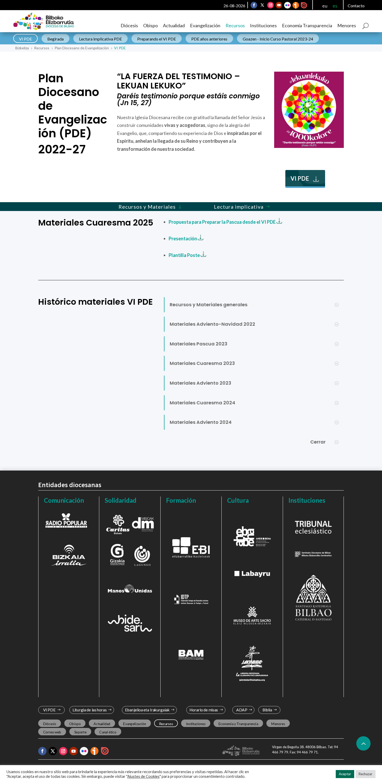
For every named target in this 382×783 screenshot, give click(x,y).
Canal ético (107, 732)
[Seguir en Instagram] (270, 5)
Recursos (235, 25)
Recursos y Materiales (147, 206)
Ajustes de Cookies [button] (143, 776)
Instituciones (263, 25)
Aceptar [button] (345, 774)
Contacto (356, 5)
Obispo (150, 25)
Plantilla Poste (185, 255)
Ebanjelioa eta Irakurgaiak (147, 709)
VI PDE (25, 38)
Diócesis (129, 25)
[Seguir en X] (262, 5)
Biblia (267, 709)
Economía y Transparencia (238, 723)
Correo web (52, 732)
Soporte (80, 732)
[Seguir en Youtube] (278, 5)
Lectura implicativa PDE (100, 38)
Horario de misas (203, 709)
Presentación (183, 238)
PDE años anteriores (209, 38)
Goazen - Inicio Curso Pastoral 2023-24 (278, 38)
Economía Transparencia (307, 25)
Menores (346, 25)
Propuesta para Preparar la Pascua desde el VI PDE (222, 222)
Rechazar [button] (365, 774)
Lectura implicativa (239, 206)
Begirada (55, 38)
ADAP (241, 709)
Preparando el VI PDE (156, 38)
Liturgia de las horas (90, 709)
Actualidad (174, 25)
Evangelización (205, 25)
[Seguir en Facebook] (254, 5)
